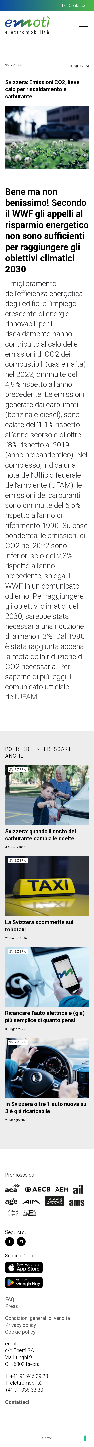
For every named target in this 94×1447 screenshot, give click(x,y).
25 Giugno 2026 (16, 938)
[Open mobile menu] (84, 26)
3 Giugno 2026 (15, 1029)
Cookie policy (20, 1332)
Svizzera (13, 65)
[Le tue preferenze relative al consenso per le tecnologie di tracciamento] (85, 1438)
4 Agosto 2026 (15, 847)
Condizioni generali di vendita (37, 1318)
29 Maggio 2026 (16, 1120)
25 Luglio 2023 (79, 66)
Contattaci (78, 5)
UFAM (27, 696)
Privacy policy (20, 1325)
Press (11, 1306)
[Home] (27, 33)
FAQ (9, 1299)
